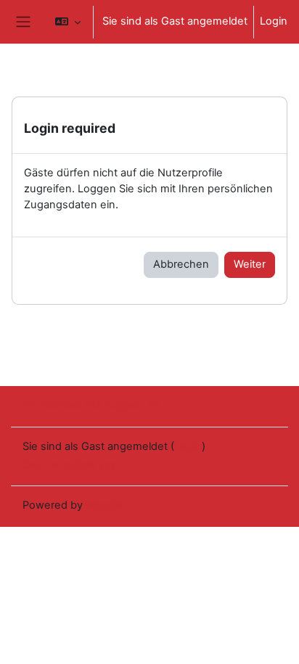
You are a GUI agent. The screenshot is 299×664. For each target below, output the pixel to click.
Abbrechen (181, 264)
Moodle (104, 505)
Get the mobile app (70, 464)
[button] (68, 22)
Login (273, 21)
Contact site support (92, 404)
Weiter (250, 264)
